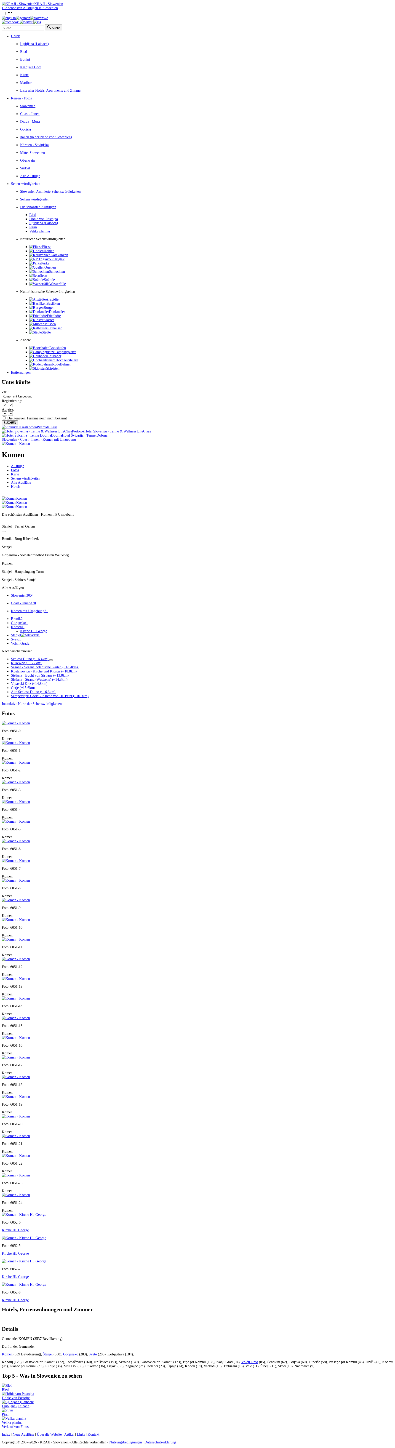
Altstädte (52, 299)
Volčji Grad (249, 1362)
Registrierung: (12, 401)
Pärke (45, 263)
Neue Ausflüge (23, 1434)
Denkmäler (57, 312)
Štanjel (48, 1354)
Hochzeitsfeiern (67, 360)
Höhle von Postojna (43, 219)
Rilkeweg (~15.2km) (26, 663)
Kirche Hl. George (33, 631)
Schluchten (57, 271)
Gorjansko (19, 623)
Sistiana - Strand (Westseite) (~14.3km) (39, 679)
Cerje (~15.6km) (23, 688)
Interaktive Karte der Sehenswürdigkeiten (32, 704)
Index (6, 1434)
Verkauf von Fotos (15, 1427)
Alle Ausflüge (30, 176)
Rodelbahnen (61, 364)
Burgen (49, 307)
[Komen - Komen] (16, 443)
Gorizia (25, 129)
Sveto (16, 639)
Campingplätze (65, 352)
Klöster (48, 320)
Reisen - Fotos (21, 98)
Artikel (69, 1434)
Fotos (15, 470)
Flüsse (46, 247)
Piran (33, 227)
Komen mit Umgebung (59, 439)
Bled (23, 51)
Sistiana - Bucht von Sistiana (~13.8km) (40, 675)
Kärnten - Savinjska (34, 145)
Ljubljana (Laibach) (34, 44)
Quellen (50, 267)
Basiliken (53, 303)
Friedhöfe (54, 316)
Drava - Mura (30, 121)
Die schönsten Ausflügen (38, 207)
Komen (17, 627)
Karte (15, 474)
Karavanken (59, 255)
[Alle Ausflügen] (3, 531)
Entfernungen (21, 372)
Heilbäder (54, 356)
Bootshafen (57, 348)
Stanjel (25, 635)
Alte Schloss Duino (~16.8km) (33, 692)
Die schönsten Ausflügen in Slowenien (30, 8)
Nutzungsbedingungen (125, 1442)
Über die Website (49, 1434)
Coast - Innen (30, 114)
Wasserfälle (57, 284)
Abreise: (8, 409)
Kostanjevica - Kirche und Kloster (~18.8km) (44, 671)
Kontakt (93, 1434)
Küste (24, 75)
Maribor (26, 83)
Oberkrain (27, 160)
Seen (43, 275)
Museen (50, 324)
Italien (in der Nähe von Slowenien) (46, 137)
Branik (17, 619)
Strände (49, 280)
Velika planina (39, 231)
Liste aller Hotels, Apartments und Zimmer (51, 90)
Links (81, 1434)
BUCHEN (10, 422)
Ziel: (5, 392)
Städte (46, 332)
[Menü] (9, 14)
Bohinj (25, 59)
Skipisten (52, 368)
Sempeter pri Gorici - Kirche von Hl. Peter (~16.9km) (49, 696)
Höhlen (49, 251)
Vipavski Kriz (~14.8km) (29, 683)
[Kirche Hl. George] (24, 1214)
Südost (25, 168)
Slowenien (27, 106)
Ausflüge (17, 466)
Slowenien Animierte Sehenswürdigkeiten (50, 191)
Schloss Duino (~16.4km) (29, 659)
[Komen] (16, 723)
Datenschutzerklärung (160, 1442)
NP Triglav (56, 259)
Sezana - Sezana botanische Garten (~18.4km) (44, 667)
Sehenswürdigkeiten (25, 184)
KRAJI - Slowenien (48, 4)
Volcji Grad (20, 643)
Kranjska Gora (30, 67)
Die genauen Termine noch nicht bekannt (37, 418)
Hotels (15, 36)
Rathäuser (54, 328)
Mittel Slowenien (32, 153)
